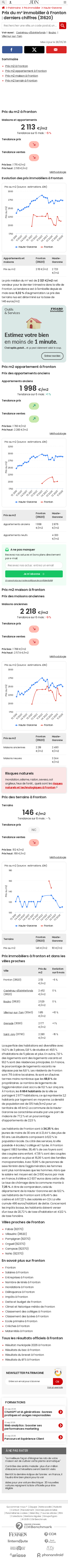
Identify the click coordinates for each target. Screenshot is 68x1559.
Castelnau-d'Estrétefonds (31, 32)
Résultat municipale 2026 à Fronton (28, 1345)
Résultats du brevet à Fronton (24, 1354)
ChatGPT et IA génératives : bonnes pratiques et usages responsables (28, 1412)
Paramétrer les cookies (17, 1513)
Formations (15, 1402)
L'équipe (33, 1507)
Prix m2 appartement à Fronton (26, 70)
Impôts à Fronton (16, 1296)
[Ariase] (18, 1555)
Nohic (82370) (14, 1253)
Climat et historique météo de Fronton (30, 1306)
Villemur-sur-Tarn (12, 36)
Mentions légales (32, 1516)
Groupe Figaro (50, 1516)
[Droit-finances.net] (50, 1541)
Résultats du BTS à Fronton (22, 1359)
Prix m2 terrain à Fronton (21, 80)
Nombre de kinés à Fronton (22, 1282)
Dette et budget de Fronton (23, 1301)
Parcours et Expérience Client (24, 1437)
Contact (15, 1510)
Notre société (45, 1507)
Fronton (10, 1267)
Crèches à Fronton (17, 1326)
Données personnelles (46, 1510)
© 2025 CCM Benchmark (34, 1519)
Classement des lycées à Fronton (26, 1316)
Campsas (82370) (17, 1248)
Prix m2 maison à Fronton (21, 75)
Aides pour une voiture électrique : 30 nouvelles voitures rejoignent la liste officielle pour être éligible (32, 1485)
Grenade (8, 1023)
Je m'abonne (32, 574)
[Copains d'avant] (18, 1548)
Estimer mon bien (52, 356)
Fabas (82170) (14, 1229)
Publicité (58, 1507)
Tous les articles (49, 1513)
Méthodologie (58, 172)
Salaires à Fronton (16, 1272)
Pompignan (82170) (18, 1238)
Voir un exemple (55, 1387)
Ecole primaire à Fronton (21, 1321)
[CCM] (50, 1534)
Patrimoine (14, 8)
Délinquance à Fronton (20, 1291)
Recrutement (27, 1510)
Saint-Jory (9, 1034)
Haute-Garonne (53, 8)
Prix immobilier (32, 8)
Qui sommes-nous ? (16, 1507)
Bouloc (52, 32)
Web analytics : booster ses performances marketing (23, 1426)
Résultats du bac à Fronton (22, 1349)
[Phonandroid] (50, 1555)
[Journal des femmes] (18, 1534)
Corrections (16, 1516)
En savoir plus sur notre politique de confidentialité (29, 580)
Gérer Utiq (34, 1513)
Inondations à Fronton (19, 1287)
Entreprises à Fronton (19, 1277)
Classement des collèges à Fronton (28, 1311)
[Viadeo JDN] (50, 1548)
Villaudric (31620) (16, 1233)
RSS (61, 1513)
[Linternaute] (18, 1541)
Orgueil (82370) (15, 1243)
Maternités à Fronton (19, 1331)
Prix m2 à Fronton (16, 66)
